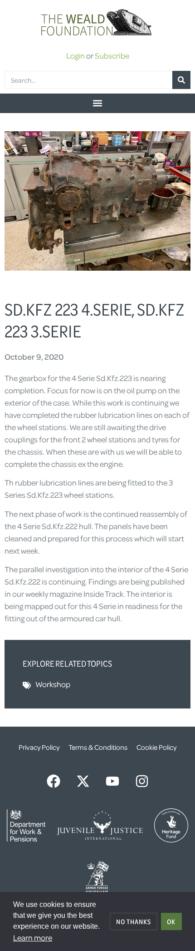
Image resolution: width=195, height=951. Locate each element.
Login (75, 55)
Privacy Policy (39, 747)
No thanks (133, 921)
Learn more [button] (32, 937)
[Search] (181, 80)
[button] (97, 103)
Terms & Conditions (97, 747)
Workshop (52, 684)
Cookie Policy (156, 747)
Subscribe (112, 55)
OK (171, 921)
